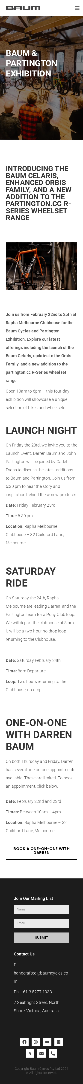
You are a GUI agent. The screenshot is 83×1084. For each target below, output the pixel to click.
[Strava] (30, 1053)
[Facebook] (24, 1042)
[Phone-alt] (53, 1053)
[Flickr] (58, 1042)
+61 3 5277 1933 (36, 991)
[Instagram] (36, 1042)
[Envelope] (41, 1053)
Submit (41, 937)
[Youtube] (47, 1042)
